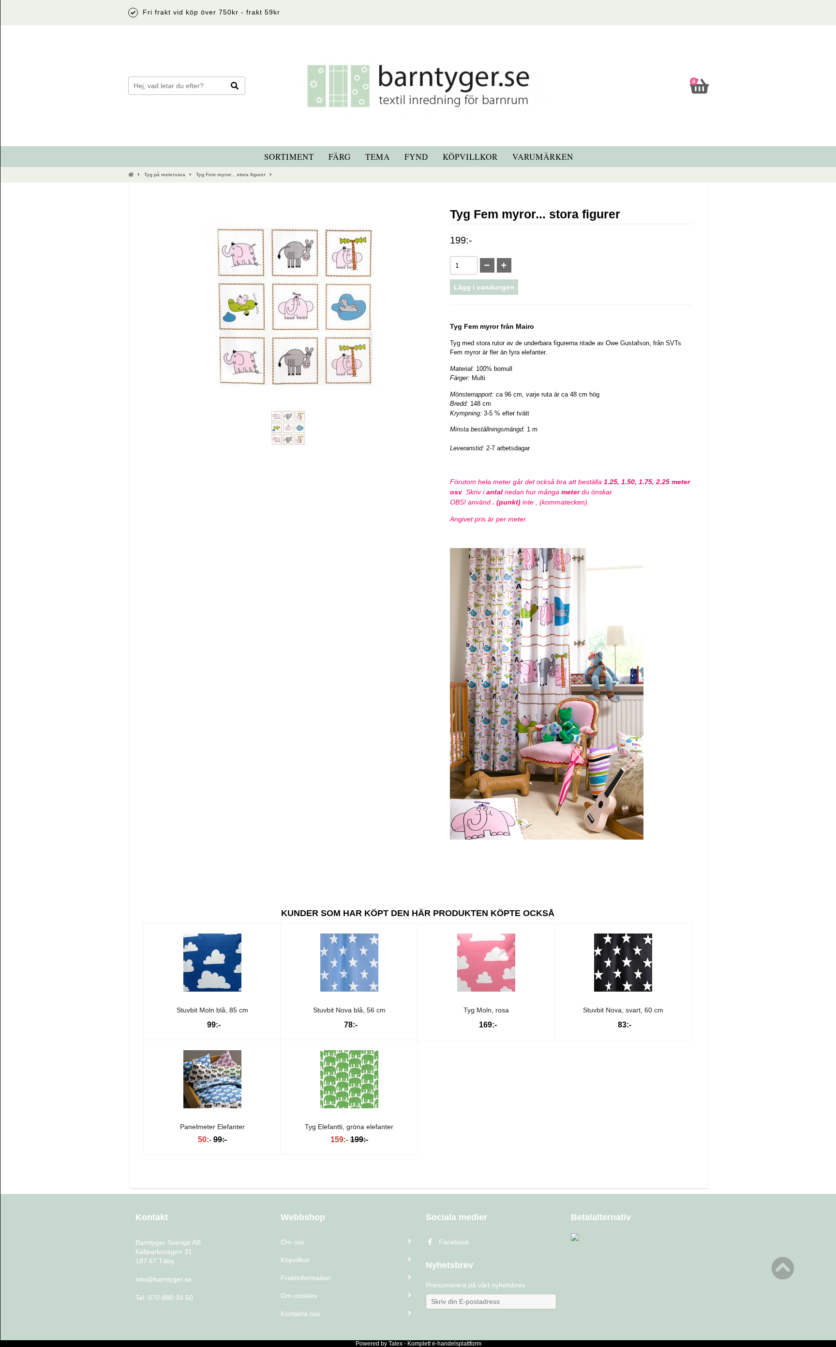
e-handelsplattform (456, 1343)
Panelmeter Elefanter (212, 1127)
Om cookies (299, 1296)
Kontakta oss (300, 1313)
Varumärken (542, 156)
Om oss (292, 1242)
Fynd (416, 156)
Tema (377, 156)
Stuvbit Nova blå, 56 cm (349, 1010)
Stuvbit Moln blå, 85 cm (212, 1010)
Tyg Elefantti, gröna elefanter (349, 1127)
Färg (339, 156)
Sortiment (289, 156)
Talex (395, 1343)
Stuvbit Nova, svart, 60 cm (623, 1010)
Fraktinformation (306, 1278)
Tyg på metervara (164, 174)
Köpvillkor (470, 156)
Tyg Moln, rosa (486, 1010)
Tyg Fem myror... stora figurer (231, 174)
